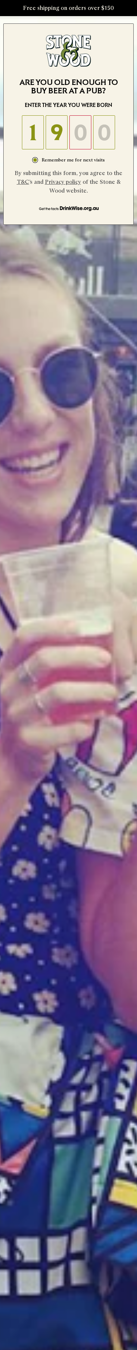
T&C (23, 181)
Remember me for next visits (73, 160)
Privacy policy (63, 181)
